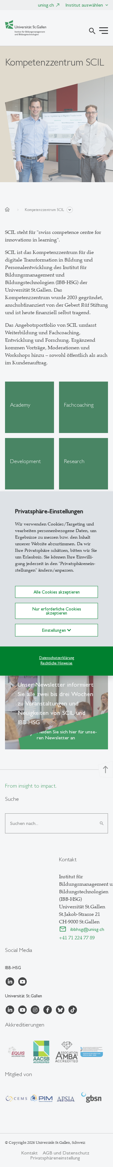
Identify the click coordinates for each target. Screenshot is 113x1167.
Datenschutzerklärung (56, 658)
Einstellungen (54, 630)
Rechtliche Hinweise (56, 663)
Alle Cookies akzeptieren (57, 591)
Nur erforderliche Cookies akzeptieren (56, 610)
